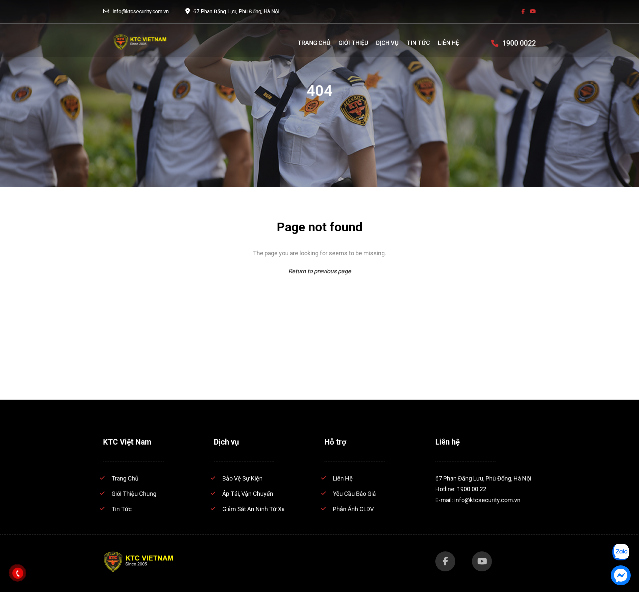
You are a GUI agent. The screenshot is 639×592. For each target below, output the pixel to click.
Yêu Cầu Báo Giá (354, 493)
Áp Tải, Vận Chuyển (247, 493)
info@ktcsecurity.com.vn (140, 11)
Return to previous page (319, 271)
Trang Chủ (124, 478)
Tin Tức (121, 508)
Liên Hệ (343, 478)
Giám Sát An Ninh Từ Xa (253, 508)
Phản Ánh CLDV (353, 508)
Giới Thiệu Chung (133, 493)
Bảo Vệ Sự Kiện (242, 478)
